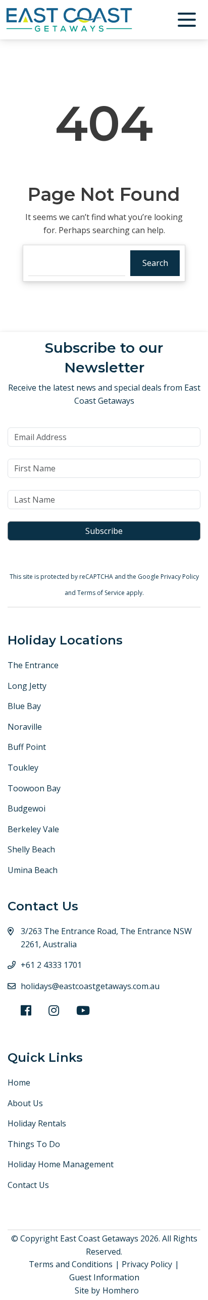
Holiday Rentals (37, 1123)
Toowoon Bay (34, 788)
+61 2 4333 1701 (51, 964)
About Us (25, 1103)
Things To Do (34, 1144)
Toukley (23, 767)
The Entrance (33, 665)
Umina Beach (33, 870)
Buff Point (27, 746)
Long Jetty (27, 685)
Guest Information (104, 1277)
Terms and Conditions (71, 1264)
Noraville (25, 726)
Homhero (120, 1290)
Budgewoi (26, 808)
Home (19, 1082)
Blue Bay (24, 706)
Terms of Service (101, 592)
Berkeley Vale (33, 829)
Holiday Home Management (61, 1164)
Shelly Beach (31, 849)
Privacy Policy (180, 576)
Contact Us (28, 1184)
